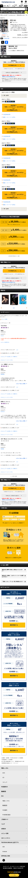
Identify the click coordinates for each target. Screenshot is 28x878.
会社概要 (3, 757)
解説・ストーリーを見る (9, 117)
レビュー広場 (4, 833)
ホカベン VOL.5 (13, 48)
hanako (2, 448)
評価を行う (4, 33)
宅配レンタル (5, 801)
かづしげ (3, 411)
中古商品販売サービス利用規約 (7, 759)
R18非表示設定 (6, 814)
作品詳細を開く (7, 114)
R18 (26, 5)
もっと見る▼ (25, 32)
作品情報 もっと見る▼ (22, 34)
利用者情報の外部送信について (7, 763)
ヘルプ (3, 824)
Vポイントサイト (5, 838)
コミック (9, 6)
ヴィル (2, 335)
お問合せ (3, 829)
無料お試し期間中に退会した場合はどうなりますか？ (12, 570)
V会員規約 (7, 757)
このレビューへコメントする (6, 360)
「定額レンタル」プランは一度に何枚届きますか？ (12, 581)
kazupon (2, 374)
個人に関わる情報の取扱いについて (8, 761)
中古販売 (4, 810)
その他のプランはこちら (8, 68)
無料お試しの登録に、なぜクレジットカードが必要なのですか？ (12, 576)
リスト (22, 3)
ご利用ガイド (4, 819)
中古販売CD (15, 6)
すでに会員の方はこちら (19, 68)
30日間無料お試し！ (13, 65)
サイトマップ (15, 763)
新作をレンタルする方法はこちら (8, 76)
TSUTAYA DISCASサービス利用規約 (16, 757)
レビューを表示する (5, 342)
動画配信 (22, 6)
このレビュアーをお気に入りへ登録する (8, 356)
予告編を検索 (6, 38)
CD (5, 5)
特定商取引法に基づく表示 (19, 761)
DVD (1, 5)
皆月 (14, 308)
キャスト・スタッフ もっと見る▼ (20, 37)
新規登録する (14, 625)
